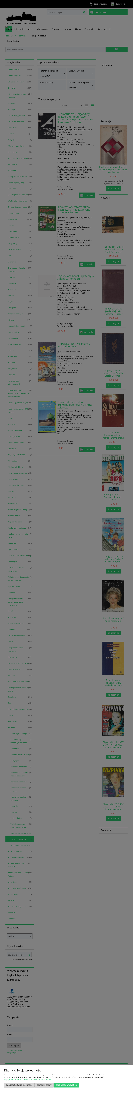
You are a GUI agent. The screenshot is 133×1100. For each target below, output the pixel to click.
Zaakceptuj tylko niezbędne (19, 1085)
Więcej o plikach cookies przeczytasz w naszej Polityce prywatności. (28, 1079)
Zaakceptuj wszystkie (66, 1085)
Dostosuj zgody (44, 1085)
